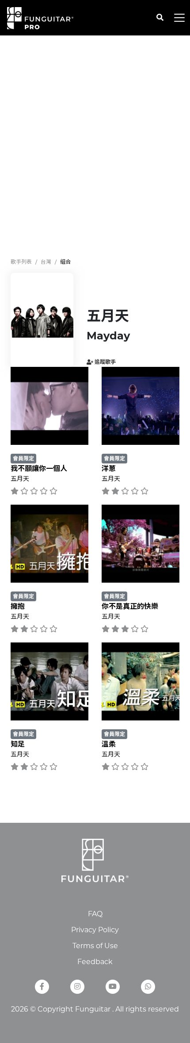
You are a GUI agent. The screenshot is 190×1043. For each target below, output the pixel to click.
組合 (65, 261)
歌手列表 (21, 261)
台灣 (46, 261)
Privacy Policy (95, 930)
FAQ (95, 914)
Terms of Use (95, 946)
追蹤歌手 (104, 361)
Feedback (95, 961)
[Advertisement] (95, 146)
